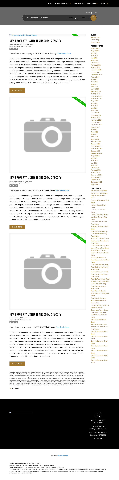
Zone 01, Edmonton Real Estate (50, 383)
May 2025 (94, 84)
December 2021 (96, 175)
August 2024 (95, 101)
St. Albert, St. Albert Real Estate (67, 381)
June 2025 (94, 82)
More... (103, 3)
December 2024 (96, 96)
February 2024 (96, 115)
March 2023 (95, 139)
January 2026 (95, 67)
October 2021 (95, 180)
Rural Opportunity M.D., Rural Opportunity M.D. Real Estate (59, 377)
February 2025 (96, 91)
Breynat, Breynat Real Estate (46, 372)
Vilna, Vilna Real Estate (18, 383)
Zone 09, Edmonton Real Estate (20, 384)
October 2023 (95, 122)
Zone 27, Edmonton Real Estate (66, 384)
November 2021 (96, 177)
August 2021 (95, 184)
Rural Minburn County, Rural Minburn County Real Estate (32, 377)
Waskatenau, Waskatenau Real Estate (33, 383)
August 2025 (95, 77)
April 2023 (94, 137)
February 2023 (96, 141)
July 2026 (94, 53)
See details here (64, 53)
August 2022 (95, 156)
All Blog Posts (95, 37)
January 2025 (95, 94)
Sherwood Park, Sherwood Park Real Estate (26, 381)
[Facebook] (95, 438)
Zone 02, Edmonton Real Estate (65, 383)
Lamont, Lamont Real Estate (15, 373)
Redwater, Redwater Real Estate (74, 373)
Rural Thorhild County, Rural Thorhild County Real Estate (50, 380)
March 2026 (95, 63)
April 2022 (94, 165)
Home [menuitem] (50, 3)
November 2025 (96, 70)
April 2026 (94, 60)
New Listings (95, 40)
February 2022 (96, 170)
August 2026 (95, 51)
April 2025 (94, 86)
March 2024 (95, 113)
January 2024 (95, 117)
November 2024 (96, 98)
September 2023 (96, 125)
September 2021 (96, 182)
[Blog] (101, 438)
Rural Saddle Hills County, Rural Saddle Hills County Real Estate (99, 267)
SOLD (95, 12)
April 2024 (94, 110)
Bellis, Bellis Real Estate (21, 372)
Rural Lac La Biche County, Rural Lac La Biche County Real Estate (51, 375)
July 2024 (94, 103)
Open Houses (95, 42)
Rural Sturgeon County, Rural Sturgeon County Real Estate (22, 380)
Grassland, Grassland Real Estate (61, 372)
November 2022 (96, 148)
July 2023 (94, 129)
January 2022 (95, 172)
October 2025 (95, 72)
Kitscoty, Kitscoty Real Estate (23, 46)
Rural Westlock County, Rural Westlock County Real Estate (98, 300)
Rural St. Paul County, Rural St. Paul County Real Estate (70, 378)
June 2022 (94, 160)
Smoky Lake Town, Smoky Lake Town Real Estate (47, 381)
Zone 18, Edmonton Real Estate (51, 384)
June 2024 (94, 105)
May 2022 (94, 163)
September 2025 (96, 75)
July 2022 (94, 158)
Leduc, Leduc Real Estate (29, 373)
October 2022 (95, 151)
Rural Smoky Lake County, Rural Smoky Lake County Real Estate (42, 378)
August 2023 (95, 127)
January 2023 (95, 144)
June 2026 (94, 55)
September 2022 (96, 153)
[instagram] (98, 438)
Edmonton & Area (62, 3)
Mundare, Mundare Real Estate (43, 373)
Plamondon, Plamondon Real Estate (58, 373)
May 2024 (94, 108)
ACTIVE (88, 12)
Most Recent (95, 48)
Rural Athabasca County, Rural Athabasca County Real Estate (99, 233)
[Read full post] (47, 36)
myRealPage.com (63, 455)
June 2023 (94, 132)
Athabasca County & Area (85, 3)
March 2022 (95, 168)
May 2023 (94, 134)
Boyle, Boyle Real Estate (33, 372)
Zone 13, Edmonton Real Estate (35, 384)
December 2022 (96, 146)
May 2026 (94, 58)
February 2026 (96, 65)
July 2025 (94, 79)
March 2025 (95, 89)
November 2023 (96, 120)
